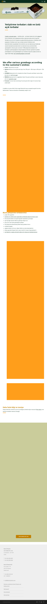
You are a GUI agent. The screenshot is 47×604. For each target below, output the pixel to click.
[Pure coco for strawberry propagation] (13, 474)
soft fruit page (14, 75)
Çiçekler (7, 36)
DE (5, 418)
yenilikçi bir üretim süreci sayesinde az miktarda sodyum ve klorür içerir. (21, 216)
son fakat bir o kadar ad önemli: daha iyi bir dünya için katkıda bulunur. (21, 232)
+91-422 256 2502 (9, 560)
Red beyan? (6, 589)
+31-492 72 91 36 (9, 574)
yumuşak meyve (12, 36)
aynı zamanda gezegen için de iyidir (22, 53)
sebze (39, 36)
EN (5, 494)
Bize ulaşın (38, 409)
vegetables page (12, 79)
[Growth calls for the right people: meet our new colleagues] (13, 512)
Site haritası (6, 595)
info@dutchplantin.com (10, 580)
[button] (23, 536)
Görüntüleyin (7, 592)
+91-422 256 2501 (9, 558)
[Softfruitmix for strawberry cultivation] (13, 436)
